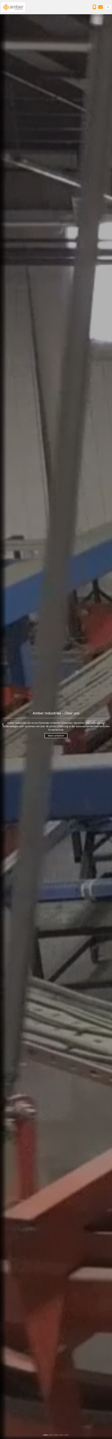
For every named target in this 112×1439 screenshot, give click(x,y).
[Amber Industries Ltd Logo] (13, 7)
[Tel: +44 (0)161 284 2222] (95, 7)
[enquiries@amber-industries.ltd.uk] (101, 7)
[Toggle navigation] (108, 7)
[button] (3, 724)
